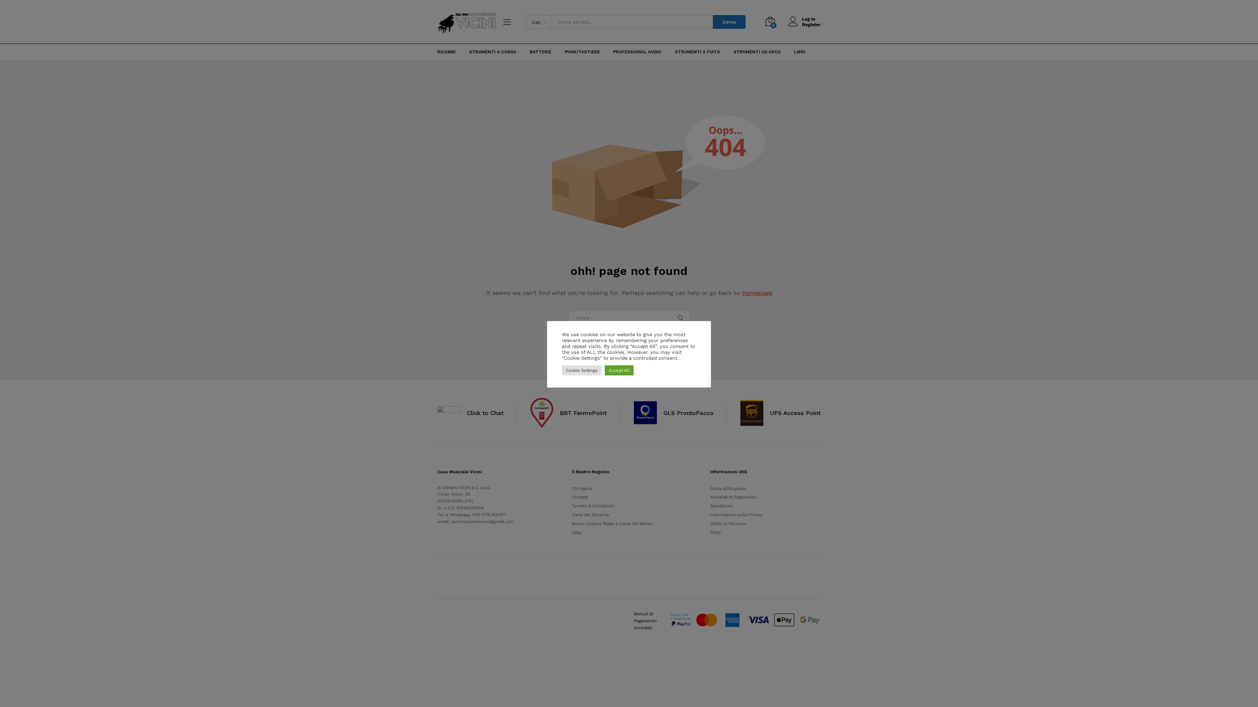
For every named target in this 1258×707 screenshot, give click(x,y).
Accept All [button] (619, 370)
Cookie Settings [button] (582, 370)
